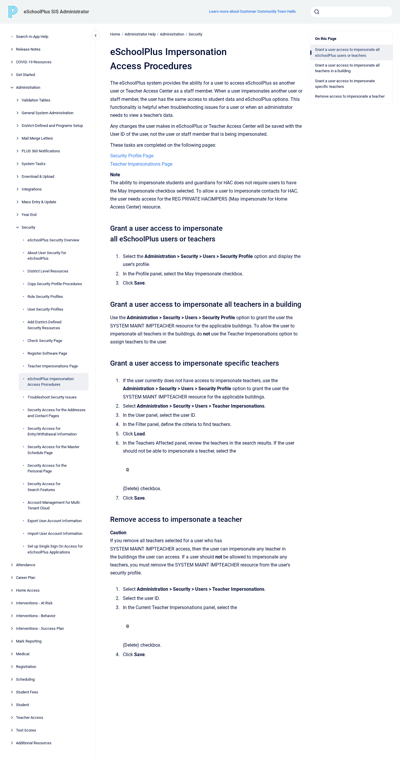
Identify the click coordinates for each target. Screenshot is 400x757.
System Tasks (34, 164)
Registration (26, 666)
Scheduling (25, 679)
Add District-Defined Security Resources (44, 325)
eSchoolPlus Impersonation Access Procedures (51, 382)
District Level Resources (48, 271)
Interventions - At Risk (34, 603)
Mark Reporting (28, 641)
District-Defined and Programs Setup (52, 125)
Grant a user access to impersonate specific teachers (345, 84)
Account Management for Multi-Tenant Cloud (54, 505)
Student (22, 705)
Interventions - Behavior (35, 616)
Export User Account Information (55, 521)
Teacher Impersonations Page (53, 366)
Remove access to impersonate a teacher (350, 96)
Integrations (32, 189)
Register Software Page (47, 353)
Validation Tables (36, 100)
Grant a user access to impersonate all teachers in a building (347, 68)
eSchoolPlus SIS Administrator (56, 11)
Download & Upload (38, 176)
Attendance (25, 565)
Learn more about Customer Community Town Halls (252, 11)
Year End (29, 214)
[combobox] (351, 11)
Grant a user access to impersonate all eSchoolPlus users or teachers (347, 52)
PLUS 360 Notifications (41, 151)
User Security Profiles (45, 309)
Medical (22, 654)
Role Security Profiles (45, 296)
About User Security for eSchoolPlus (47, 256)
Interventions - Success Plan (40, 628)
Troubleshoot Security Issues (52, 397)
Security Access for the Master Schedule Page (53, 450)
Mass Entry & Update (39, 202)
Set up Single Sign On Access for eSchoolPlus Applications (55, 549)
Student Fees (27, 692)
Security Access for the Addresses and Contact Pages (57, 413)
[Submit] (317, 12)
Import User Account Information (55, 533)
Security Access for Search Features (44, 487)
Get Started (25, 74)
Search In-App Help (32, 36)
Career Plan (25, 577)
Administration (28, 87)
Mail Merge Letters (37, 138)
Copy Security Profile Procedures (55, 284)
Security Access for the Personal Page (47, 468)
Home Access (28, 590)
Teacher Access (29, 717)
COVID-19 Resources (34, 62)
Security (28, 227)
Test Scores (26, 730)
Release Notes (28, 49)
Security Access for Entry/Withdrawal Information (52, 431)
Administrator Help (140, 34)
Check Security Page (45, 340)
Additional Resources (34, 743)
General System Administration (47, 113)
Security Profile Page (131, 156)
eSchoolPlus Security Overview (53, 240)
